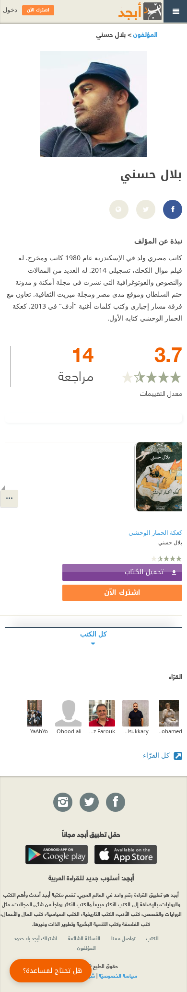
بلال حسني (170, 542)
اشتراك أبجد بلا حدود (35, 938)
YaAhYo (39, 731)
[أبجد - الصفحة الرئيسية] (128, 11)
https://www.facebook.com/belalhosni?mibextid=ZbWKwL (172, 210)
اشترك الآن (122, 592)
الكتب (152, 938)
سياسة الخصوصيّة (118, 975)
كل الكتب (93, 633)
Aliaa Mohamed (169, 731)
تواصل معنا (123, 938)
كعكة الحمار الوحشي (155, 533)
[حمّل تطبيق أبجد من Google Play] (56, 854)
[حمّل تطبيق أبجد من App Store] (125, 854)
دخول (10, 10)
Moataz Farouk (102, 731)
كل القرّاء (157, 755)
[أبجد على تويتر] (89, 803)
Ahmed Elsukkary (135, 731)
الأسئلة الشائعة (84, 938)
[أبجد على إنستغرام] (62, 803)
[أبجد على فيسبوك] (115, 803)
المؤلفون (144, 34)
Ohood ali (69, 731)
